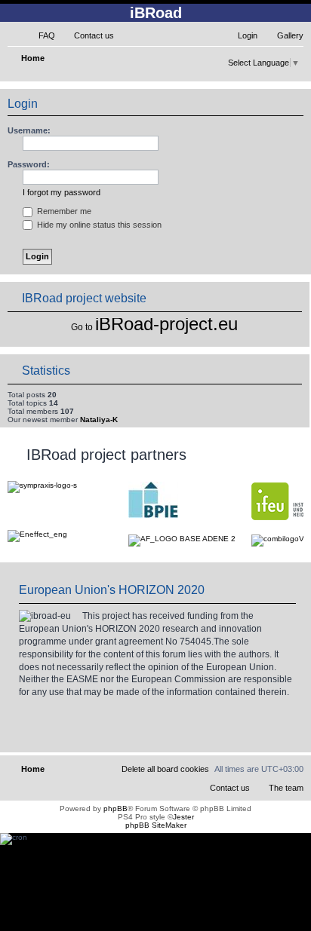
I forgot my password (61, 192)
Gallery (290, 35)
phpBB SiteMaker (155, 825)
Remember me (63, 211)
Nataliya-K (99, 419)
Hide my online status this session (98, 224)
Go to (82, 327)
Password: (29, 164)
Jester (183, 817)
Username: (29, 130)
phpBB (115, 808)
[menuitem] (40, 35)
